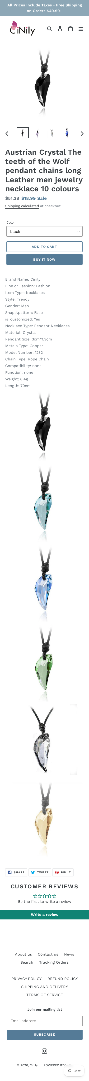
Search (26, 962)
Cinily (34, 1065)
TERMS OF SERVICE (44, 995)
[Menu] (81, 28)
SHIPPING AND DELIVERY (44, 987)
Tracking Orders (54, 962)
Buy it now (44, 259)
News (69, 954)
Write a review (44, 914)
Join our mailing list (44, 1009)
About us (23, 954)
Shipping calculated (22, 206)
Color (10, 222)
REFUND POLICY (62, 978)
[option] (22, 133)
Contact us (48, 954)
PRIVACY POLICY (26, 978)
